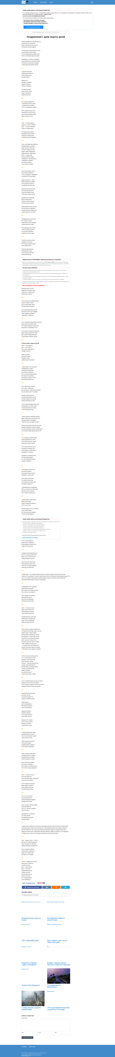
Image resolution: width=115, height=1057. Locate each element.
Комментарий (24, 1018)
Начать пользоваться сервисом (33, 27)
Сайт (56, 1032)
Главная (34, 32)
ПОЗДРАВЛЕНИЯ (43, 2)
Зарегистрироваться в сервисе (30, 537)
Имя (23, 1032)
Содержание (24, 1046)
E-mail (39, 1032)
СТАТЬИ (51, 2)
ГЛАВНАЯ (35, 2)
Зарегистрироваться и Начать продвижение (33, 285)
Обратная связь (32, 1046)
